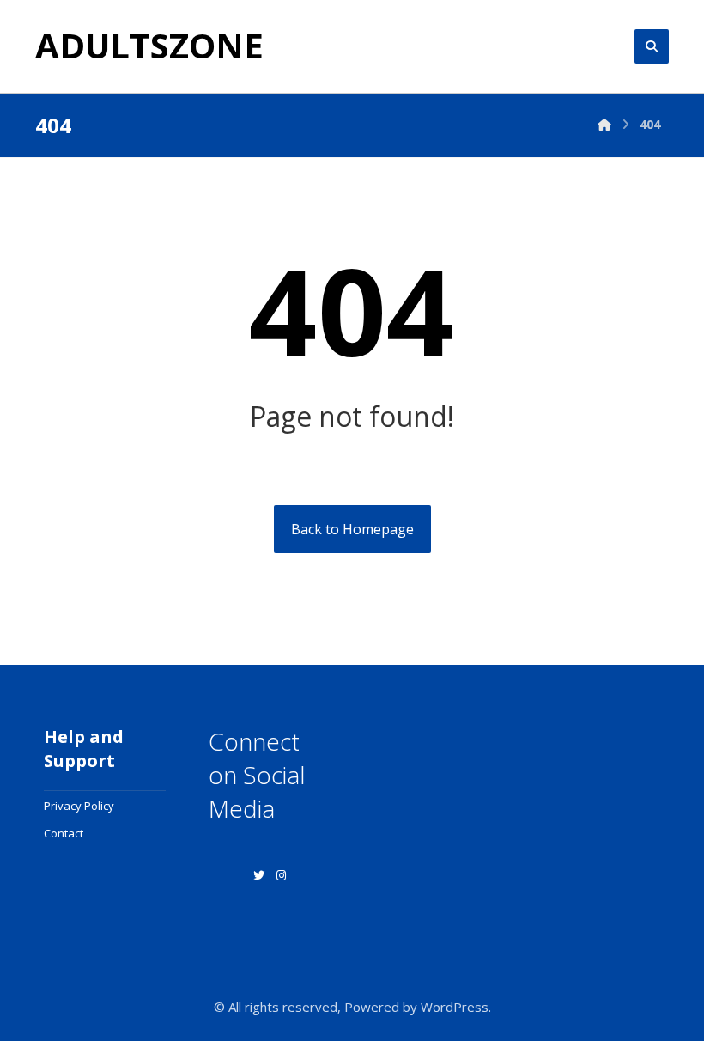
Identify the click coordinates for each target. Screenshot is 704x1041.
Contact (63, 833)
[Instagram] (281, 875)
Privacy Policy (79, 805)
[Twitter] (258, 875)
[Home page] (604, 124)
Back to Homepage (352, 529)
